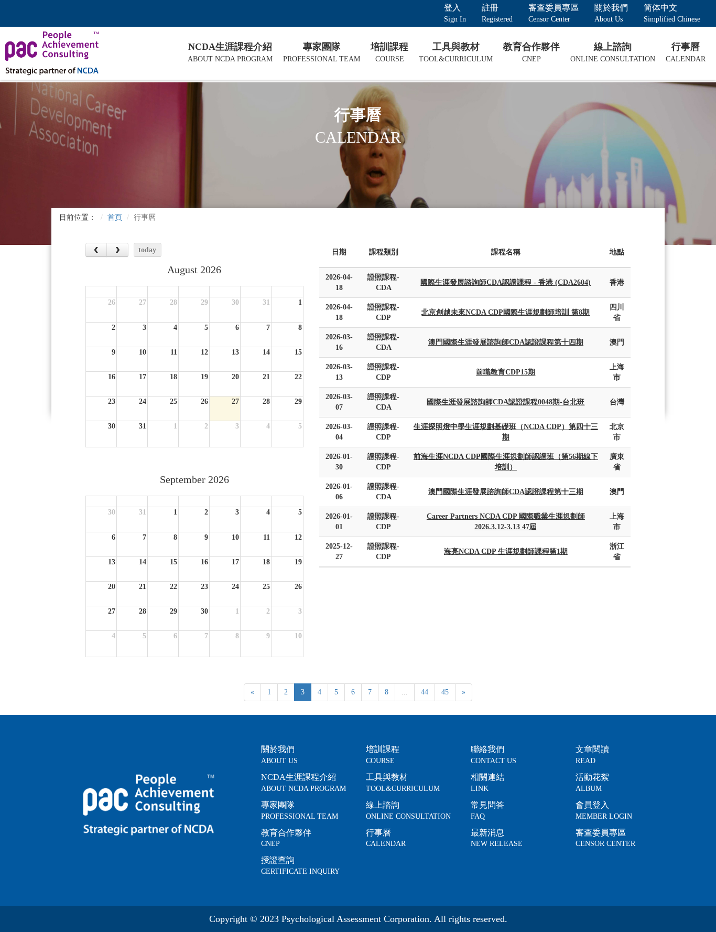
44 (424, 692)
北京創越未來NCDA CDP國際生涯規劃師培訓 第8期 (505, 312)
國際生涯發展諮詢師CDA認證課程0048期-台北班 (505, 402)
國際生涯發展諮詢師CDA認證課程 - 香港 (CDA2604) (505, 282)
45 (445, 692)
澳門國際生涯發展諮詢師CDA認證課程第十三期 (505, 492)
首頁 (114, 217)
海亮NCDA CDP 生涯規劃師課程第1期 (506, 551)
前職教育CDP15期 (505, 372)
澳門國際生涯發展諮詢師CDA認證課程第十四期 (505, 342)
